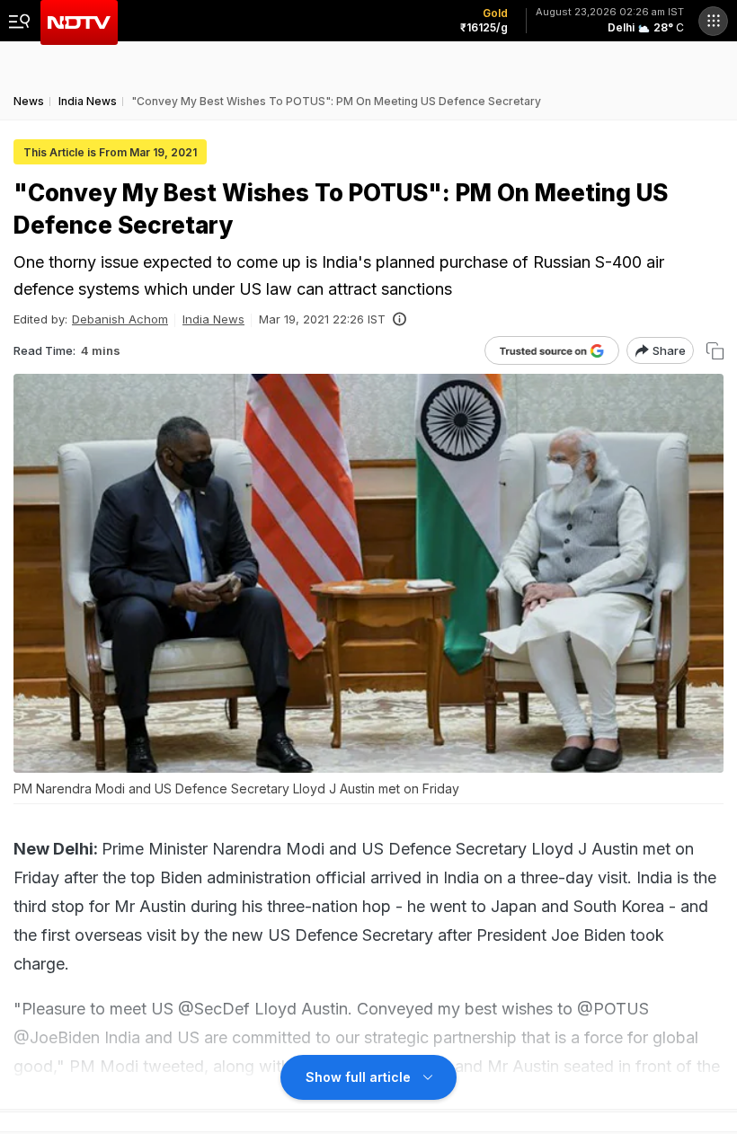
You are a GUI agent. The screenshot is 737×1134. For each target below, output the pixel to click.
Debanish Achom (120, 319)
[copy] (715, 350)
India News (213, 319)
